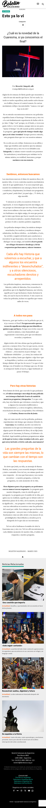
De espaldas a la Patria (12, 734)
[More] (23, 25)
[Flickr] (17, 790)
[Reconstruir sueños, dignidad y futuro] (23, 673)
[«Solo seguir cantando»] (23, 628)
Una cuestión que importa (13, 602)
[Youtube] (29, 790)
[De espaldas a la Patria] (23, 716)
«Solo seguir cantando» (12, 645)
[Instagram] (21, 790)
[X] (25, 790)
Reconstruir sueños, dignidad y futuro (18, 691)
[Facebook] (13, 790)
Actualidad (6, 11)
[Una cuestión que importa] (23, 585)
